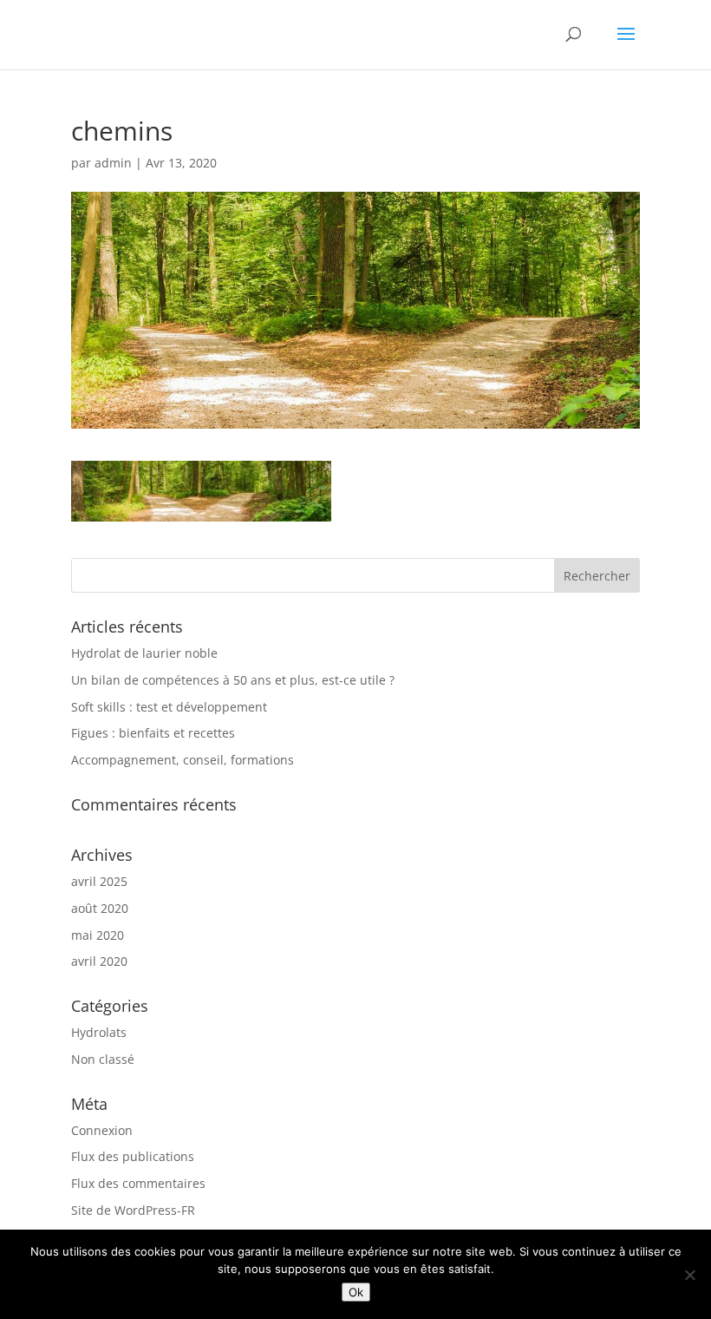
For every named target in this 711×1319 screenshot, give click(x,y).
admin (113, 162)
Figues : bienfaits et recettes (153, 733)
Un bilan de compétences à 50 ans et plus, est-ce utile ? (233, 680)
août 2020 (99, 908)
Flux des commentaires (138, 1183)
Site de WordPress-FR (133, 1210)
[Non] (689, 1274)
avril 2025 (99, 881)
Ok (356, 1292)
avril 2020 (99, 961)
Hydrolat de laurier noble (144, 653)
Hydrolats (99, 1032)
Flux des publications (132, 1156)
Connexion (102, 1130)
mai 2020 (97, 935)
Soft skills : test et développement (169, 707)
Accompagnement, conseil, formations (182, 759)
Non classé (102, 1059)
